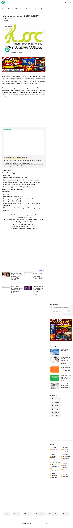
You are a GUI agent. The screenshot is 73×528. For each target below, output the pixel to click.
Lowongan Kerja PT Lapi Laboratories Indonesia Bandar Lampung (66, 361)
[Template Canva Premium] (23, 64)
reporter (65, 461)
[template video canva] (61, 330)
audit (53, 454)
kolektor (54, 475)
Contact (16, 514)
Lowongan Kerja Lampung (38, 524)
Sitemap (65, 514)
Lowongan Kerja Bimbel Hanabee (16, 166)
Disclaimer (27, 514)
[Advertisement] (23, 112)
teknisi (65, 474)
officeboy (66, 454)
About (7, 514)
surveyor (66, 472)
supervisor (66, 470)
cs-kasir (54, 460)
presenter (66, 458)
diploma (6, 20)
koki (53, 473)
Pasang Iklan (40, 514)
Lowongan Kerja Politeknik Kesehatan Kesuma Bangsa (23, 160)
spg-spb (65, 467)
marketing (66, 449)
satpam (65, 463)
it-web (54, 471)
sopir (65, 465)
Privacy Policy (53, 514)
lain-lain (54, 477)
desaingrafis (56, 462)
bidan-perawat (53, 457)
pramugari (66, 456)
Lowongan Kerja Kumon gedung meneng (19, 163)
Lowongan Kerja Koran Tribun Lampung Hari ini (66, 385)
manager (66, 447)
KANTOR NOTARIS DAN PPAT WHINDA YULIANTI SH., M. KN (66, 378)
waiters (65, 476)
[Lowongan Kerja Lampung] (3, 2)
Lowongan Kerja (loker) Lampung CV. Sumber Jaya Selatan (65, 369)
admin (54, 447)
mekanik (65, 452)
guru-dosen (55, 469)
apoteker (55, 452)
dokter (54, 464)
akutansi (54, 449)
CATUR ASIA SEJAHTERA (64, 350)
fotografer (55, 466)
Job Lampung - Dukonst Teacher (16, 157)
